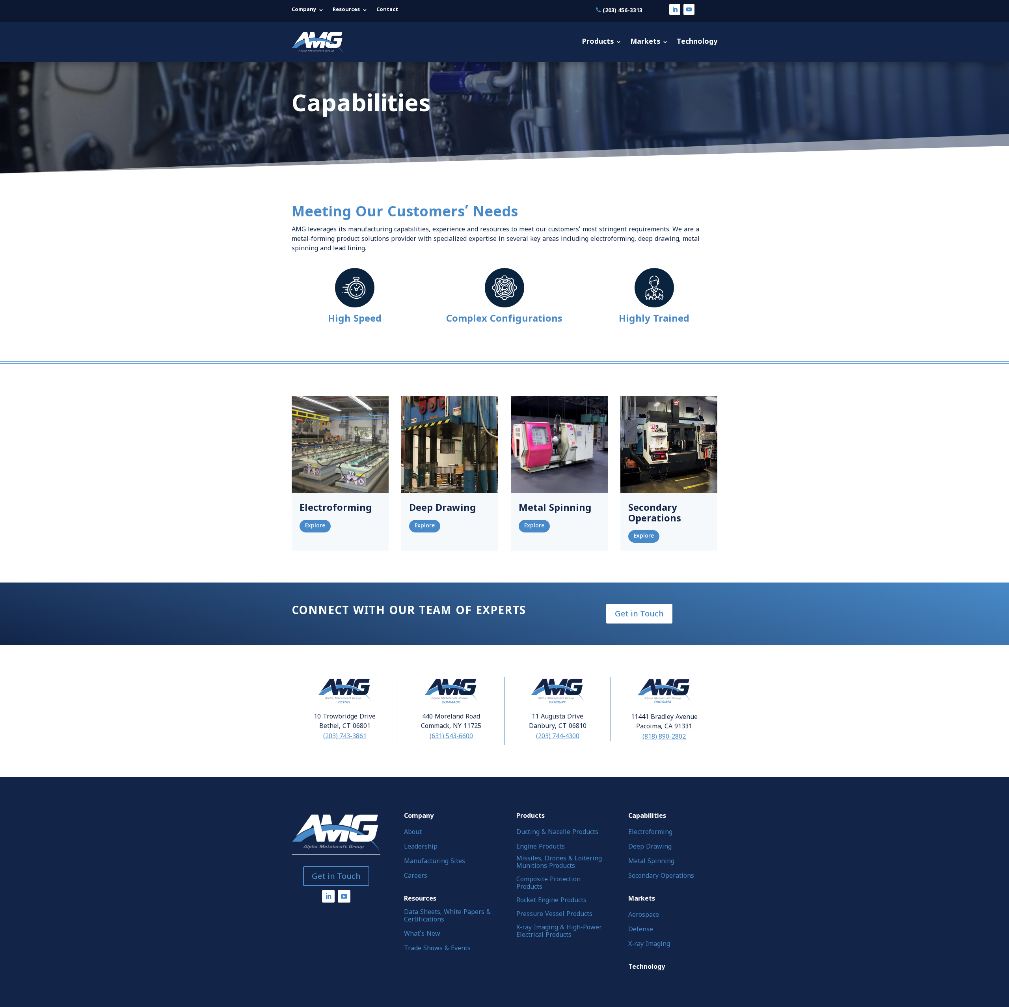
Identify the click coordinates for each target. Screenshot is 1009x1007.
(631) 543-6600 (451, 736)
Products (598, 42)
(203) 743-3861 (345, 736)
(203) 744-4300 (557, 736)
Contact (387, 10)
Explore (315, 526)
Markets (645, 42)
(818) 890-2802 (664, 736)
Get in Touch (639, 613)
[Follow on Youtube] (688, 9)
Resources (346, 10)
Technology (697, 42)
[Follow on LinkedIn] (674, 9)
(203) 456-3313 (622, 10)
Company (304, 10)
